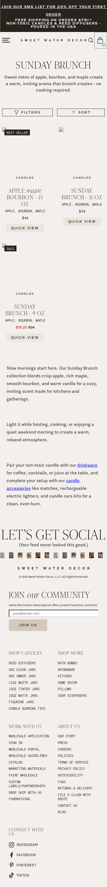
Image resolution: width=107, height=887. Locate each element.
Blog (62, 812)
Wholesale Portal (24, 749)
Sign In (15, 742)
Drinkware (66, 669)
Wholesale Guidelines (28, 755)
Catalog (15, 762)
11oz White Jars (23, 682)
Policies (65, 755)
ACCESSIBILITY (70, 775)
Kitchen (64, 676)
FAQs (62, 782)
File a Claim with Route (75, 797)
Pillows (64, 689)
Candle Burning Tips (27, 708)
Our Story (66, 736)
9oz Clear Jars (22, 669)
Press (62, 742)
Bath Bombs (67, 663)
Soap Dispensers (72, 695)
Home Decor (67, 682)
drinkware (87, 465)
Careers (64, 749)
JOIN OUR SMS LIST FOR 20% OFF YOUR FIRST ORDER (53, 11)
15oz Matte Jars (23, 695)
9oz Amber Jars (22, 676)
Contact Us (67, 805)
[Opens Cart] (100, 40)
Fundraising (19, 799)
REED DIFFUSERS (22, 663)
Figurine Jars (21, 702)
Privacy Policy (71, 768)
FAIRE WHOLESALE (23, 775)
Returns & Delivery (75, 788)
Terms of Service (73, 762)
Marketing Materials (27, 768)
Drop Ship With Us (25, 792)
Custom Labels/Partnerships (27, 784)
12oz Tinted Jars (24, 689)
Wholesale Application (29, 736)
